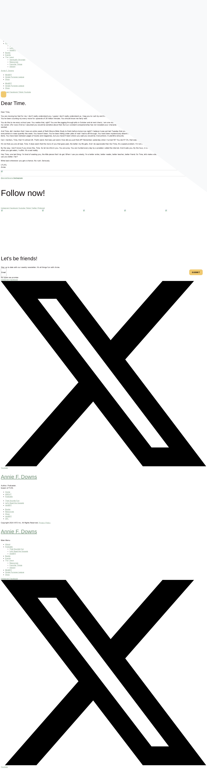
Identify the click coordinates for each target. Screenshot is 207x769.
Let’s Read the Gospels (18, 551)
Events (8, 55)
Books (7, 53)
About (7, 544)
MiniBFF (8, 75)
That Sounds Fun (16, 549)
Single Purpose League (14, 77)
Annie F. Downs (7, 71)
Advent (12, 66)
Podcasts (9, 547)
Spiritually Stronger (17, 60)
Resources (13, 62)
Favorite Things (15, 64)
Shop (7, 79)
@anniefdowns (12, 178)
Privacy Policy (44, 523)
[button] (103, 540)
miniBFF (12, 50)
